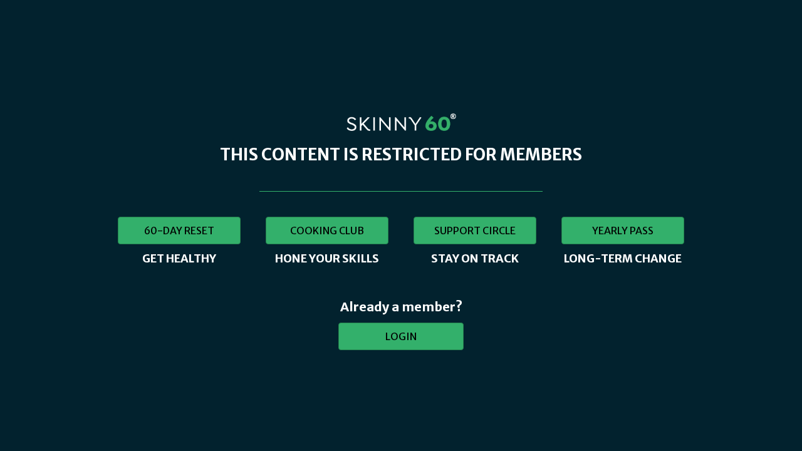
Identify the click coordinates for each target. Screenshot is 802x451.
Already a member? (401, 306)
